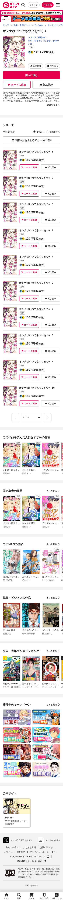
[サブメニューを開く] (58, 5)
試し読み (48, 84)
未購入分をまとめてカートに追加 (33, 140)
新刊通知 (37, 66)
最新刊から (55, 132)
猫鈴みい (42, 37)
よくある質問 (29, 847)
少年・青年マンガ (36, 41)
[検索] (23, 5)
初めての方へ (12, 847)
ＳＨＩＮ (32, 37)
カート (31, 898)
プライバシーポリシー (42, 852)
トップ (6, 898)
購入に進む (31, 75)
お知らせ (8, 852)
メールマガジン (52, 840)
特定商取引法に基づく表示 (31, 861)
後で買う (54, 66)
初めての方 (44, 898)
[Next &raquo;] (47, 417)
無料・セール (56, 898)
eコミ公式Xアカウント (18, 841)
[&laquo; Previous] (15, 417)
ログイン (33, 5)
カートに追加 (18, 84)
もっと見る (52, 491)
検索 (19, 898)
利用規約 (21, 852)
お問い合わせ (46, 847)
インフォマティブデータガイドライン (27, 856)
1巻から (40, 132)
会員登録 (47, 5)
